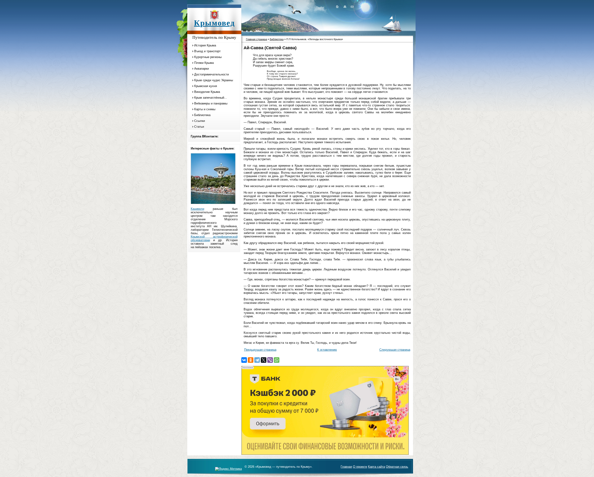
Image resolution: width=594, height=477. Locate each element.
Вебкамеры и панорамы (210, 103)
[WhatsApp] (276, 360)
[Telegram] (257, 360)
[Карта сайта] (345, 6)
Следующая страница (394, 349)
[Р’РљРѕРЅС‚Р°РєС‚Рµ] (244, 360)
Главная (346, 466)
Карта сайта (376, 466)
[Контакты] (352, 6)
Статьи (199, 126)
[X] (263, 360)
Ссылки (199, 121)
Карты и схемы (204, 109)
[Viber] (270, 360)
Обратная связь (397, 466)
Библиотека (202, 115)
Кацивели (197, 209)
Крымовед (214, 23)
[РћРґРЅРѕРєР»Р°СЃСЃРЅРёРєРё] (250, 360)
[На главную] (337, 6)
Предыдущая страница (260, 349)
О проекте (360, 466)
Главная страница (256, 39)
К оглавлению (327, 349)
